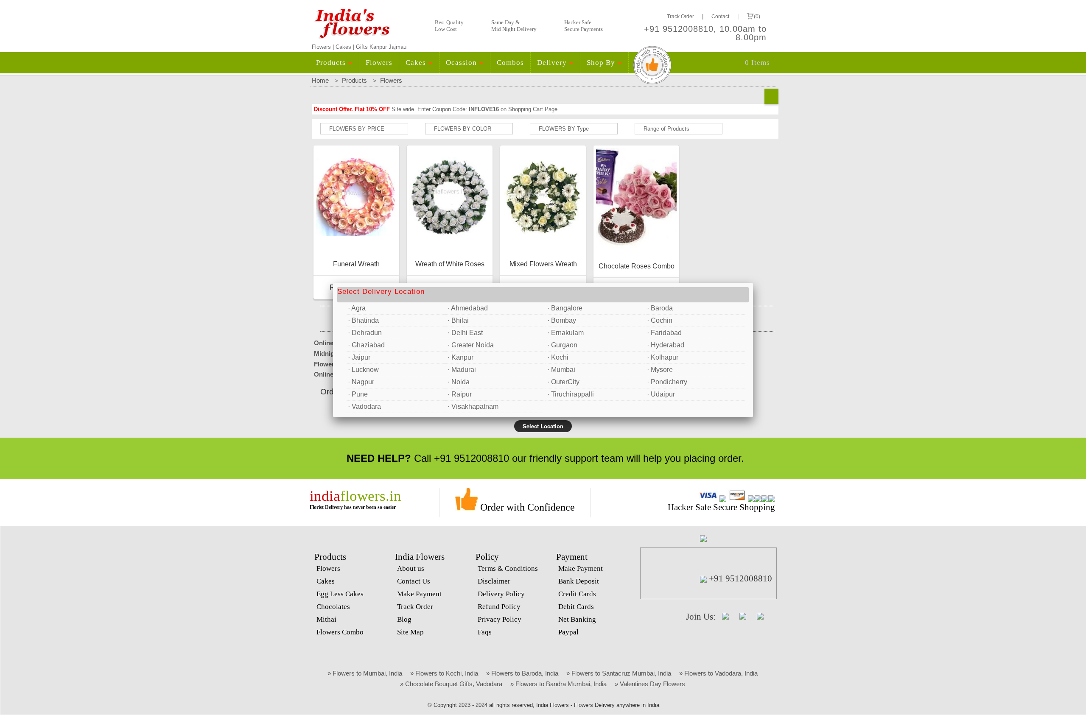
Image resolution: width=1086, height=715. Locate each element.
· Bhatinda (363, 320)
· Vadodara (364, 406)
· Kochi (557, 357)
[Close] (753, 282)
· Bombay (561, 320)
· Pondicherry (667, 381)
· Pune (358, 394)
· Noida (459, 381)
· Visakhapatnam (473, 406)
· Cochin (659, 320)
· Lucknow (363, 369)
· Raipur (460, 394)
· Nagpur (361, 381)
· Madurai (462, 369)
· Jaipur (359, 357)
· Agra (357, 308)
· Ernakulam (565, 332)
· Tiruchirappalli (570, 394)
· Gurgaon (562, 345)
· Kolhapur (662, 357)
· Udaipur (661, 394)
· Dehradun (365, 332)
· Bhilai (458, 320)
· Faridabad (664, 332)
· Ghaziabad (366, 345)
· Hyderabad (665, 345)
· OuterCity (563, 381)
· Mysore (660, 369)
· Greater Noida (471, 345)
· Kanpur (460, 357)
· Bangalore (564, 308)
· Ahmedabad (468, 308)
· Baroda (660, 308)
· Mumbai (561, 369)
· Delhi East (465, 332)
